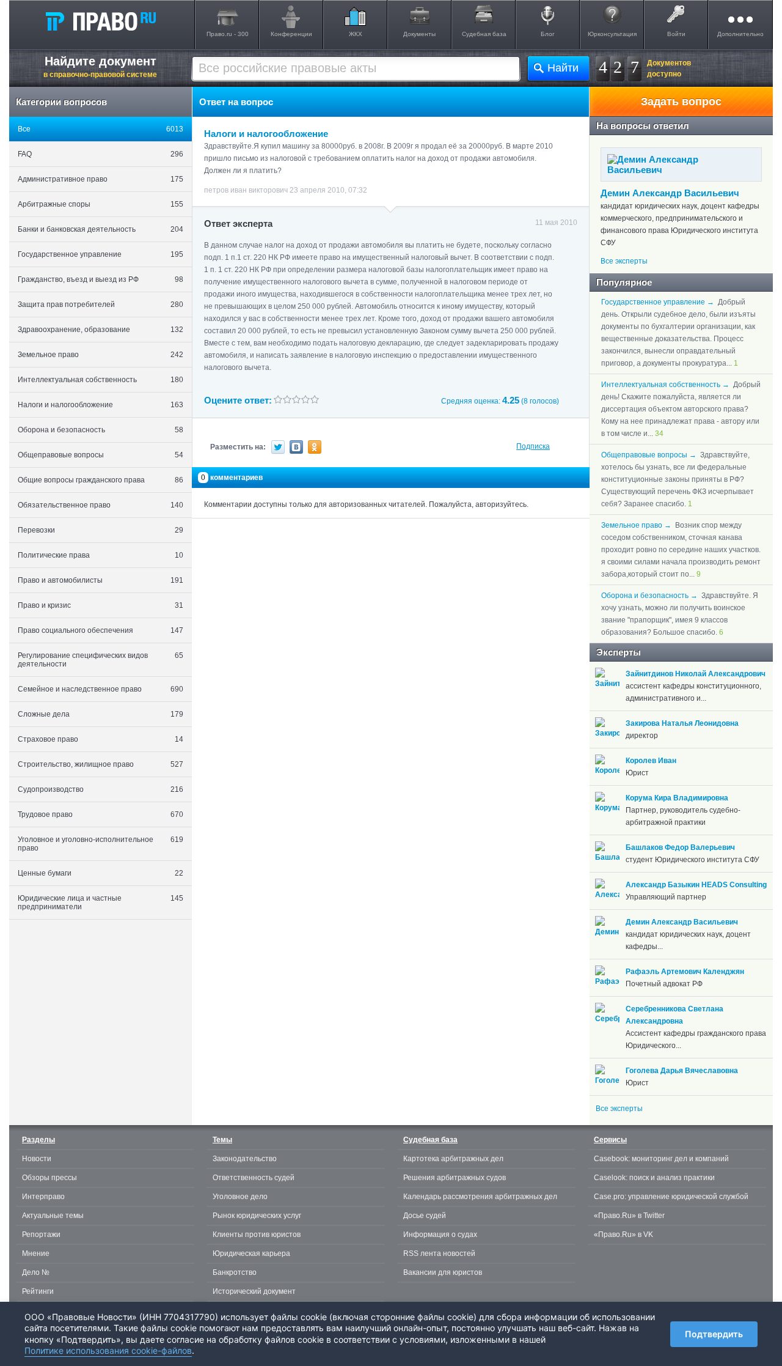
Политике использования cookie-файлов (108, 1350)
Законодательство (245, 1158)
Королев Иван (651, 760)
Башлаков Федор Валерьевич (680, 847)
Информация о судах (440, 1234)
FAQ (100, 154)
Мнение (35, 1253)
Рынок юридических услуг (257, 1215)
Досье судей (424, 1215)
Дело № (35, 1272)
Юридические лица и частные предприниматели (100, 902)
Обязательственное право (100, 505)
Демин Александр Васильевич (670, 193)
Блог (548, 34)
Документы (419, 34)
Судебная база (484, 34)
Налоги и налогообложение (100, 405)
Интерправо (43, 1196)
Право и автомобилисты (100, 580)
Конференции (291, 34)
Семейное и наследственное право (100, 689)
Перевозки (100, 530)
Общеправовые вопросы (100, 455)
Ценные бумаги (100, 873)
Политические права (100, 555)
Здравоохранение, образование (100, 329)
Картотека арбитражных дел (453, 1158)
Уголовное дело (240, 1196)
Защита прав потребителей (100, 304)
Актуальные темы (53, 1215)
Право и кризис (100, 605)
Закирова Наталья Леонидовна (682, 723)
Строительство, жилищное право (100, 764)
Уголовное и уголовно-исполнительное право (100, 843)
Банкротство (235, 1272)
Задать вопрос (681, 101)
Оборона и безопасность (100, 430)
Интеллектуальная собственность (100, 379)
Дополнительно (740, 34)
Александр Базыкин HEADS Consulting (696, 885)
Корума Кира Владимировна (677, 798)
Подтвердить (714, 1334)
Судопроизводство (100, 789)
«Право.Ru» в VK (623, 1234)
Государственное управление (100, 254)
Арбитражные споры (100, 204)
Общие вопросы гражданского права (100, 480)
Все (100, 129)
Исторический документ (254, 1291)
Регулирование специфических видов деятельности (100, 659)
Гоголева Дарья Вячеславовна (682, 1070)
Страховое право (100, 739)
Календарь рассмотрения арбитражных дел (480, 1196)
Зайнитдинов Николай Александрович (696, 674)
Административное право (100, 179)
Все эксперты (624, 261)
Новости (36, 1158)
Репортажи (41, 1234)
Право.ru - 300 (227, 34)
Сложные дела (100, 714)
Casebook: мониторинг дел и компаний (661, 1158)
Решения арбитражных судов (454, 1177)
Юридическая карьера (251, 1253)
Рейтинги (38, 1291)
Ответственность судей (253, 1177)
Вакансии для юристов (442, 1272)
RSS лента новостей (439, 1253)
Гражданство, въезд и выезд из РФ (100, 279)
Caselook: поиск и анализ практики (654, 1177)
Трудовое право (100, 814)
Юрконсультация (612, 34)
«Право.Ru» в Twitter (629, 1215)
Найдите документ (100, 66)
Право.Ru (100, 21)
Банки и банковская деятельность (100, 229)
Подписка (533, 446)
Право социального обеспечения (100, 630)
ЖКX (355, 34)
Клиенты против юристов (257, 1234)
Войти (676, 34)
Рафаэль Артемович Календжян (685, 971)
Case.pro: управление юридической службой (671, 1196)
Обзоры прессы (49, 1177)
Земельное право (100, 354)
